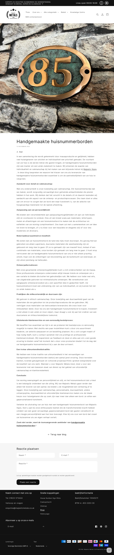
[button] (37, 12)
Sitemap (43, 506)
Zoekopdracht (45, 502)
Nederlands (40, 546)
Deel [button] (21, 152)
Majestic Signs (90, 169)
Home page (44, 514)
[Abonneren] (43, 526)
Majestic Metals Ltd (90, 549)
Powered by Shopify (102, 549)
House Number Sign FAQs (50, 498)
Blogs (42, 510)
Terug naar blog (58, 434)
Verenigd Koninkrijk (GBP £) (18, 546)
